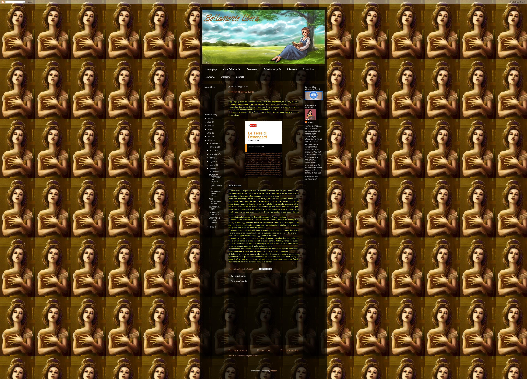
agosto (213, 158)
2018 (209, 126)
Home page (211, 69)
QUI (230, 112)
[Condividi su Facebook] (268, 269)
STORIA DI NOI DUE (214, 208)
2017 (209, 129)
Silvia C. (310, 122)
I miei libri (308, 69)
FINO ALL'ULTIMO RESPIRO (214, 201)
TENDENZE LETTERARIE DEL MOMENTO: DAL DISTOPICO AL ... (215, 182)
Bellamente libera (231, 19)
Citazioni (225, 77)
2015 (209, 136)
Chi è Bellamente (231, 69)
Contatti (240, 77)
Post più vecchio (289, 350)
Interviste (292, 69)
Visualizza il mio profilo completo (311, 177)
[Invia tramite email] (260, 269)
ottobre (213, 150)
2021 (209, 118)
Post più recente (238, 350)
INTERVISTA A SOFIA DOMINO (214, 220)
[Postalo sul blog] (263, 269)
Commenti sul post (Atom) (247, 356)
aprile (212, 227)
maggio (213, 168)
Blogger (273, 371)
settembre (214, 154)
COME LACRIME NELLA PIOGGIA (215, 193)
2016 (209, 133)
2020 (209, 122)
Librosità (210, 77)
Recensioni (252, 69)
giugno (212, 165)
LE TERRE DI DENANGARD (215, 213)
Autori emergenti (272, 69)
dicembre (213, 143)
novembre (214, 147)
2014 (209, 140)
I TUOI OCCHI (214, 171)
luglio (212, 161)
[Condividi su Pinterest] (271, 269)
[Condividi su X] (265, 269)
